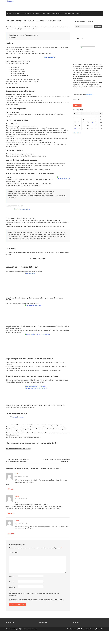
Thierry (23, 23)
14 (92, 122)
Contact (79, 13)
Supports (36, 13)
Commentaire (13, 553)
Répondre (11, 489)
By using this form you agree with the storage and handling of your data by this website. (37, 599)
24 (75, 128)
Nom (11, 576)
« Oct (74, 133)
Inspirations (69, 13)
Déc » (79, 133)
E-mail (11, 582)
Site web (12, 587)
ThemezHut (99, 629)
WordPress (81, 629)
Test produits (57, 13)
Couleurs (16, 13)
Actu (9, 13)
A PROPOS (89, 94)
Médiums (28, 13)
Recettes (46, 13)
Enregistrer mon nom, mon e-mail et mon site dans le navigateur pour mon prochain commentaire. (34, 594)
